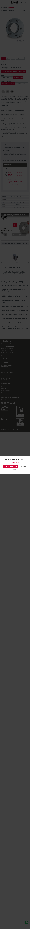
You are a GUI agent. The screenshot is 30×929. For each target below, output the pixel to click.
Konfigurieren (23, 466)
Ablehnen (15, 469)
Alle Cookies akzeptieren (11, 466)
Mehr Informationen (15, 462)
